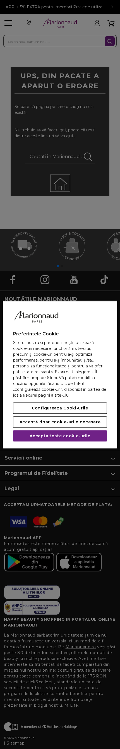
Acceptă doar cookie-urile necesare (60, 421)
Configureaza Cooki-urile (60, 408)
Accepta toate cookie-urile (60, 435)
